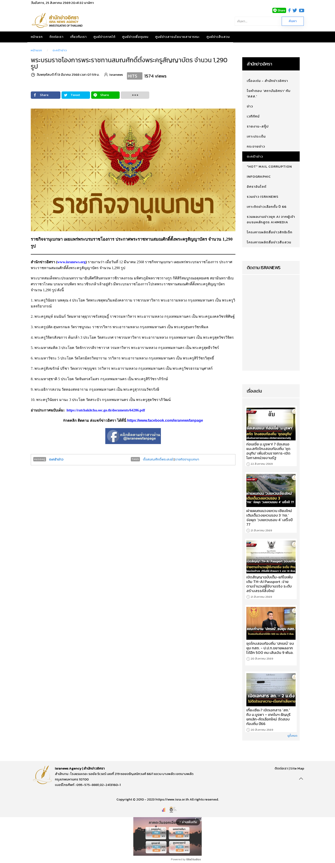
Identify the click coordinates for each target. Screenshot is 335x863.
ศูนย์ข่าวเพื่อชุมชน (135, 36)
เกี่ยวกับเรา (78, 36)
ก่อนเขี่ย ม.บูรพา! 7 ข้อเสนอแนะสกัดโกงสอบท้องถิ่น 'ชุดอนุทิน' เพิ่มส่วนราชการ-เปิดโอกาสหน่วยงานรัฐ (268, 451)
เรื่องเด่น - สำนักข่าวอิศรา (267, 80)
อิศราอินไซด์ (256, 186)
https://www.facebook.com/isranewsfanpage (165, 420)
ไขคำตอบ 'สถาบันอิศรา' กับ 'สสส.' (269, 93)
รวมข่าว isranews (262, 196)
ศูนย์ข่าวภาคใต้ (104, 36)
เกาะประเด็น (256, 136)
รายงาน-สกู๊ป (258, 126)
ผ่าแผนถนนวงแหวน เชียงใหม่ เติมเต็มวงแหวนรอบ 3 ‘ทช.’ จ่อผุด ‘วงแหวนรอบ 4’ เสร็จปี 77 (269, 517)
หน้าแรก (37, 36)
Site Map (297, 768)
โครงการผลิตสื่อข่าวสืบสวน (269, 242)
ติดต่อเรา (56, 36)
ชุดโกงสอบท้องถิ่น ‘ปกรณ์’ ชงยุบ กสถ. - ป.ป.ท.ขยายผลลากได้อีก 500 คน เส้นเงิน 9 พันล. (270, 648)
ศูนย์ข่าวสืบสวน (218, 36)
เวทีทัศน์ (253, 116)
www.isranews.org (71, 262)
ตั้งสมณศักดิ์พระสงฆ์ (158, 459)
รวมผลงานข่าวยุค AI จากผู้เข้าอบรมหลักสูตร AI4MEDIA (271, 219)
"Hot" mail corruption (269, 166)
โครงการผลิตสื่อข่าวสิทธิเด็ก (269, 232)
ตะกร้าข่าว (60, 50)
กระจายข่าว (256, 146)
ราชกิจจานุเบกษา (187, 459)
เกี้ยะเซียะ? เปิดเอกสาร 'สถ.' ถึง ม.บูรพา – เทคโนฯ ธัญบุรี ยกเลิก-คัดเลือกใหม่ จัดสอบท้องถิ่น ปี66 (268, 717)
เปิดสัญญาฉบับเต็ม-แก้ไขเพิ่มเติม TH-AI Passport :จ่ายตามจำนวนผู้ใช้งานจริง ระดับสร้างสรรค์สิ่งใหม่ (269, 584)
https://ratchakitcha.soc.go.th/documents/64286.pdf (106, 410)
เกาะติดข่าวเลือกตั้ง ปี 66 (266, 206)
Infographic (259, 176)
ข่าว (250, 106)
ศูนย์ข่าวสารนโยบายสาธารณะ (177, 36)
